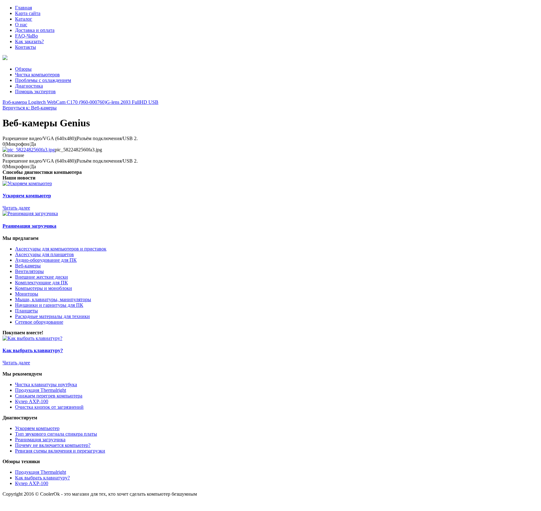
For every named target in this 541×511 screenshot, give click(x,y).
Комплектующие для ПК (41, 282)
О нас (21, 24)
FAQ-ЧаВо (26, 35)
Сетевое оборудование (39, 322)
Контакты (25, 47)
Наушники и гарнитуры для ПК (49, 305)
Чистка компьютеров (37, 74)
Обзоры (23, 69)
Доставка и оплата (34, 30)
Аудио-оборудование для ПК (46, 260)
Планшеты (26, 310)
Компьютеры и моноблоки (43, 288)
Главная (23, 7)
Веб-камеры (28, 265)
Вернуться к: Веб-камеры (30, 107)
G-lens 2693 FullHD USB (132, 102)
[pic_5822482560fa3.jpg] (29, 149)
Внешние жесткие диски (41, 277)
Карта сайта (27, 13)
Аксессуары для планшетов (44, 254)
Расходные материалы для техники (52, 316)
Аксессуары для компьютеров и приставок (60, 248)
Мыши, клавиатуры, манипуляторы (53, 299)
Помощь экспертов (35, 91)
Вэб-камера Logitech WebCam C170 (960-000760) (54, 102)
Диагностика (29, 86)
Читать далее (16, 207)
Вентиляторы (29, 271)
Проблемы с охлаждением (43, 80)
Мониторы (26, 293)
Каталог (23, 19)
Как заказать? (29, 41)
